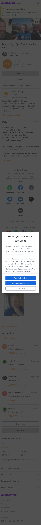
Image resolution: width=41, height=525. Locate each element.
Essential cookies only (20, 283)
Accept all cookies (20, 278)
